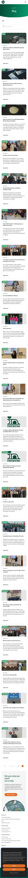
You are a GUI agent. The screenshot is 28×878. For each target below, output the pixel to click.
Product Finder (5, 825)
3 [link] (13, 766)
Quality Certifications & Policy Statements (11, 819)
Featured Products (6, 834)
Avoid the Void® (5, 837)
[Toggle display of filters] (14, 20)
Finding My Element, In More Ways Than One (13, 536)
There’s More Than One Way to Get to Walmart (13, 707)
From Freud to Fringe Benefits (10, 675)
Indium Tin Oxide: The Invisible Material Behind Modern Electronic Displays (13, 120)
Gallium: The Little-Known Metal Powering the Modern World (13, 48)
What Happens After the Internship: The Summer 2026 (12, 605)
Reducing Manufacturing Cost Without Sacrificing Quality (12, 189)
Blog (4, 69)
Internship (5, 141)
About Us (4, 845)
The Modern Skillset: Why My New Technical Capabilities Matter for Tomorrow (13, 431)
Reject (14, 869)
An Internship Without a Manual (10, 295)
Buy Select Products (6, 828)
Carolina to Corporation (8, 501)
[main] (14, 405)
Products (5, 45)
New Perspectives (7, 328)
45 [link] (18, 766)
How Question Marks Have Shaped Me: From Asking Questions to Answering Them (13, 399)
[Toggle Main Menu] (25, 2)
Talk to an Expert (11, 794)
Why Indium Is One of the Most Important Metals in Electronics (12, 84)
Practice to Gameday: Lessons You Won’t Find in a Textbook (14, 571)
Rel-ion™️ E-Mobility (6, 842)
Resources (4, 815)
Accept (14, 865)
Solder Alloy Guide (6, 822)
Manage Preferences (14, 872)
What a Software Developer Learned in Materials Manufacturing (12, 467)
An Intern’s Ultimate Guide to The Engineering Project (13, 363)
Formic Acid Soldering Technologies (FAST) (11, 840)
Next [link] (23, 766)
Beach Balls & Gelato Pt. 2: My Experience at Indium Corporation (13, 224)
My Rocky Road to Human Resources (11, 640)
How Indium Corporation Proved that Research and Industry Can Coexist (14, 260)
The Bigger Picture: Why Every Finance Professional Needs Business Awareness (12, 743)
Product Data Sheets (6, 817)
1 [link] (8, 766)
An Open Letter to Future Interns (10, 155)
